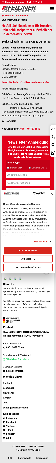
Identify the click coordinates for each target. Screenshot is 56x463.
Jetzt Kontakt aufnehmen (53, 129)
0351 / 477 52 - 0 (53, 137)
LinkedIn (10, 433)
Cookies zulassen (28, 250)
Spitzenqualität (12, 318)
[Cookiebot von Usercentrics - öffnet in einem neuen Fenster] (34, 194)
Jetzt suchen (53, 145)
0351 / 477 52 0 (34, 2)
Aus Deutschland (13, 320)
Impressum (42, 458)
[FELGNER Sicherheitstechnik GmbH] (19, 9)
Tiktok (9, 430)
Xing (8, 438)
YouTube (10, 426)
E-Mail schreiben (15, 370)
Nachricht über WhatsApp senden (53, 153)
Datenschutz (24, 458)
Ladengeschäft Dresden (15, 407)
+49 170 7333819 (30, 128)
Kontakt (7, 397)
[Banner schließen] (52, 194)
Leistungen (9, 388)
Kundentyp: (12, 162)
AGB (10, 458)
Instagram (11, 418)
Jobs (5, 402)
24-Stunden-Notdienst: (13, 2)
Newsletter (8, 392)
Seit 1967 (9, 322)
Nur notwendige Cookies (28, 267)
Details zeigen (40, 241)
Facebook (11, 422)
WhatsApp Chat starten (18, 359)
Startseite (8, 383)
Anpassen (26, 259)
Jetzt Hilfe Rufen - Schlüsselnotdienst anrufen (25, 82)
